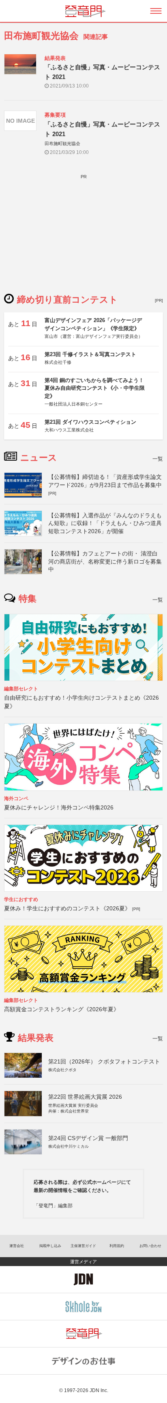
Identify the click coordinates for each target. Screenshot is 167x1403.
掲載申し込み (50, 1246)
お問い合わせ (150, 1246)
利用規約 (116, 1246)
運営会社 (16, 1246)
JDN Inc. (99, 1390)
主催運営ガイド (83, 1246)
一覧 (157, 459)
